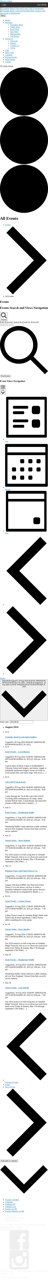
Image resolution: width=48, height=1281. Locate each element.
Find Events (5, 376)
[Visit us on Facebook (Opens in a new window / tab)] (19, 1249)
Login (4, 5)
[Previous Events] (26, 604)
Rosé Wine (14, 29)
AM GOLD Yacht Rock (15, 782)
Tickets (8, 62)
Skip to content (6, 1)
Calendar (8, 55)
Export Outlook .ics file (14, 1211)
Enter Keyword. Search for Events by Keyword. (19, 322)
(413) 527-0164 (15, 1227)
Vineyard (14, 41)
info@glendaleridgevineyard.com (13, 1229)
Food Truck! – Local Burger (17, 752)
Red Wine (14, 32)
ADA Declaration (12, 1220)
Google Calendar (12, 1200)
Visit (7, 50)
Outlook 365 (10, 1204)
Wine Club (9, 52)
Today (2, 678)
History (13, 43)
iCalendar (9, 1202)
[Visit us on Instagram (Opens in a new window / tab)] (19, 1269)
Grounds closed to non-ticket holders (21, 737)
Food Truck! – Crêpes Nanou (18, 901)
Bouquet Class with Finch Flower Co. (21, 871)
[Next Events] (26, 674)
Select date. (5, 722)
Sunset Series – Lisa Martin (17, 988)
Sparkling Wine (16, 25)
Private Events (11, 57)
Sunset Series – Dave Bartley (17, 929)
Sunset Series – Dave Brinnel (17, 840)
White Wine (15, 27)
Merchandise (15, 34)
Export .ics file (11, 1209)
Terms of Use (10, 1216)
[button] (41, 5)
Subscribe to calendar (9, 1161)
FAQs (12, 48)
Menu (3, 16)
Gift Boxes (14, 36)
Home (7, 20)
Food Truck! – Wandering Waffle (19, 812)
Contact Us (14, 46)
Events (8, 225)
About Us (9, 39)
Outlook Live (10, 1207)
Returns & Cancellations (15, 1218)
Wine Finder (10, 59)
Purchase (8, 22)
